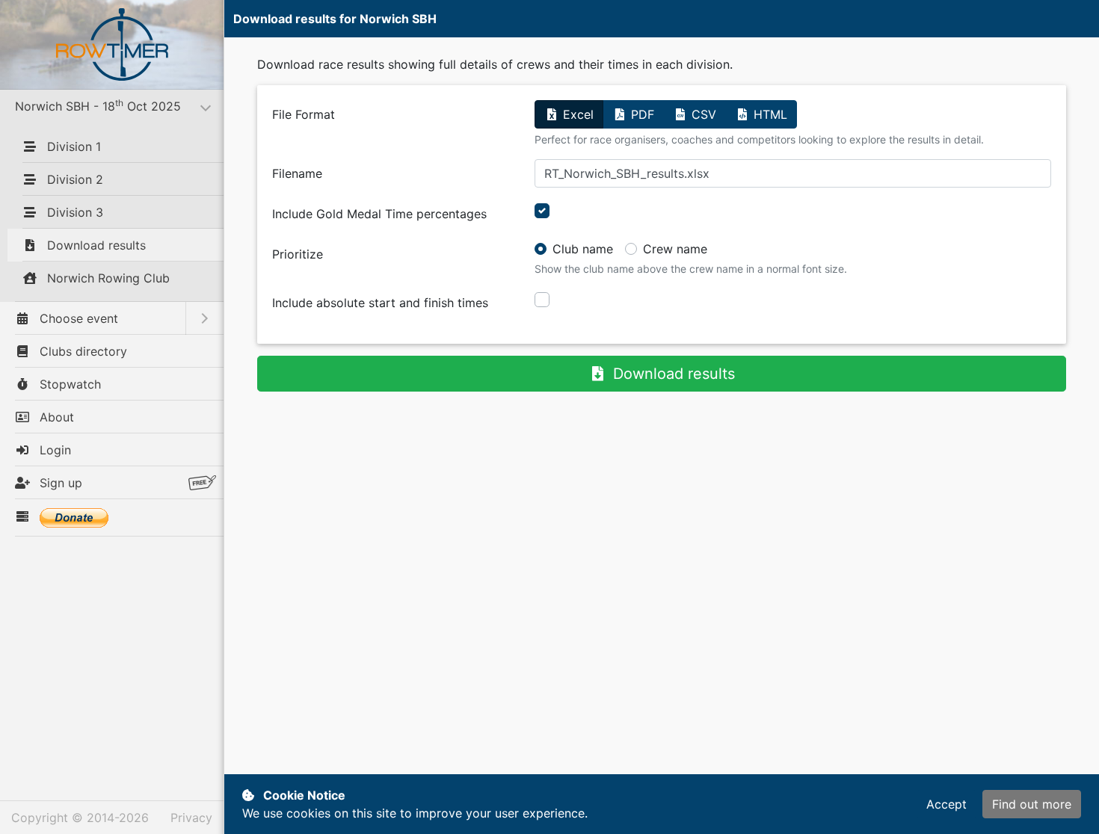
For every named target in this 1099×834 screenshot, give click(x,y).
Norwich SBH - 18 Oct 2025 (119, 105)
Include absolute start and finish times (380, 302)
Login (53, 449)
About (55, 417)
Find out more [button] (1031, 804)
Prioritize (297, 254)
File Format (303, 114)
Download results (94, 245)
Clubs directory (81, 351)
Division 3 (73, 212)
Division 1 (72, 146)
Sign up (59, 482)
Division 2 (73, 179)
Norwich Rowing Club (106, 278)
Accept (946, 804)
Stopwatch (68, 384)
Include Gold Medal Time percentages (379, 213)
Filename (297, 173)
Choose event (77, 318)
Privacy (191, 817)
